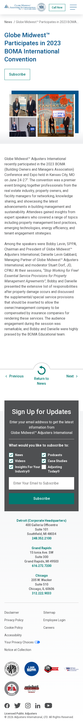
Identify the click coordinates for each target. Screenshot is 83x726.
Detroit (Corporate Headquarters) (41, 520)
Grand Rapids (42, 548)
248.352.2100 (41, 538)
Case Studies (57, 461)
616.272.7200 (41, 566)
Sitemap (49, 612)
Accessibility (13, 635)
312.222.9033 (41, 593)
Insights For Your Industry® (27, 469)
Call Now (57, 7)
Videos (20, 461)
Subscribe (17, 74)
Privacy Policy (13, 620)
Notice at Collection (17, 650)
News (19, 455)
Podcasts (55, 455)
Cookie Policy (13, 627)
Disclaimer (11, 612)
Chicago (41, 575)
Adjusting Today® (55, 469)
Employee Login (54, 620)
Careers (48, 627)
